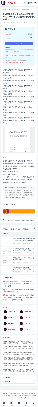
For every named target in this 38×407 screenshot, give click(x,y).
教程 (19, 405)
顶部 (34, 405)
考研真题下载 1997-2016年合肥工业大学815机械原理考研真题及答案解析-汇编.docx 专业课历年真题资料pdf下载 (18, 359)
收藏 (6, 205)
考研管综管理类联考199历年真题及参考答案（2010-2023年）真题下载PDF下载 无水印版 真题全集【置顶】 (18, 284)
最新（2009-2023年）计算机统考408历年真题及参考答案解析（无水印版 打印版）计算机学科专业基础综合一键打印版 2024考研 (18, 298)
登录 (30, 3)
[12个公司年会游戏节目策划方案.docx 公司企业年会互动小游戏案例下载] (7, 242)
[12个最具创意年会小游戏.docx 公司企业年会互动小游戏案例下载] (7, 252)
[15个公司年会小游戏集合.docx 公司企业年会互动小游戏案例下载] (7, 271)
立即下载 (19, 43)
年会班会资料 (25, 9)
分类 (11, 405)
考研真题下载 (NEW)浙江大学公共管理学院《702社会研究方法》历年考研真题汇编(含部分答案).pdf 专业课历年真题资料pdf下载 (18, 371)
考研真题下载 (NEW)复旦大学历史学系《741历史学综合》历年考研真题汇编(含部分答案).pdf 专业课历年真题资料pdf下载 (18, 348)
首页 (11, 9)
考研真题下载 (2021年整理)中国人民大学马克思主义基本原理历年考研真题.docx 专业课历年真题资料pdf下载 (18, 343)
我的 (26, 405)
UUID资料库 (16, 393)
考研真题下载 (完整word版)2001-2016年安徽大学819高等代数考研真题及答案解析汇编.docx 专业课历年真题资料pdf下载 (18, 354)
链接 (13, 205)
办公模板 (17, 9)
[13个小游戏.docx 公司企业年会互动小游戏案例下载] (7, 261)
